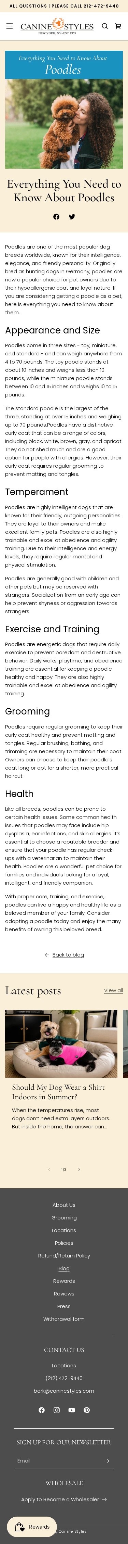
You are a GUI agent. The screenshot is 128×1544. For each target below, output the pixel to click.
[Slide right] (79, 1169)
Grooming (64, 1217)
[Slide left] (49, 1169)
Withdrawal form (64, 1318)
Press (64, 1306)
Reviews (64, 1293)
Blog (64, 1268)
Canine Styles (73, 1531)
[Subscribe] (106, 1461)
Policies (64, 1242)
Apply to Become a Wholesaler (60, 1499)
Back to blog (68, 954)
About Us (64, 1204)
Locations (64, 1230)
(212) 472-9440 (64, 1378)
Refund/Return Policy (64, 1255)
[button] (9, 26)
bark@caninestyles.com (64, 1390)
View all (113, 990)
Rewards (64, 1280)
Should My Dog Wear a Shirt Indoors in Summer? (58, 1092)
